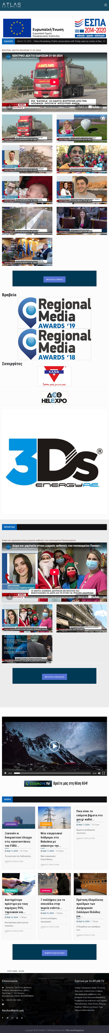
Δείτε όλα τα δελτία (54, 279)
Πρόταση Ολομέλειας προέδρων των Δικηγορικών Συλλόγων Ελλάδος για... (89, 908)
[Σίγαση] (99, 773)
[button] (54, 746)
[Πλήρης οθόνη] (103, 773)
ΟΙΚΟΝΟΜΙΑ (11, 824)
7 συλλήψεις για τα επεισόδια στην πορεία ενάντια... (53, 904)
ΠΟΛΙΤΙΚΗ (82, 891)
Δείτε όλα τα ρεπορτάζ (54, 677)
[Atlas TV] (11, 5)
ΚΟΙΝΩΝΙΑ (46, 824)
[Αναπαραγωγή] (5, 773)
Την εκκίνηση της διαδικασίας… (18, 856)
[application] (54, 746)
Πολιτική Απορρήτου (75, 1030)
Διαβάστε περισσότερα (54, 953)
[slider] (52, 773)
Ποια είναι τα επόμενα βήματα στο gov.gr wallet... (89, 815)
